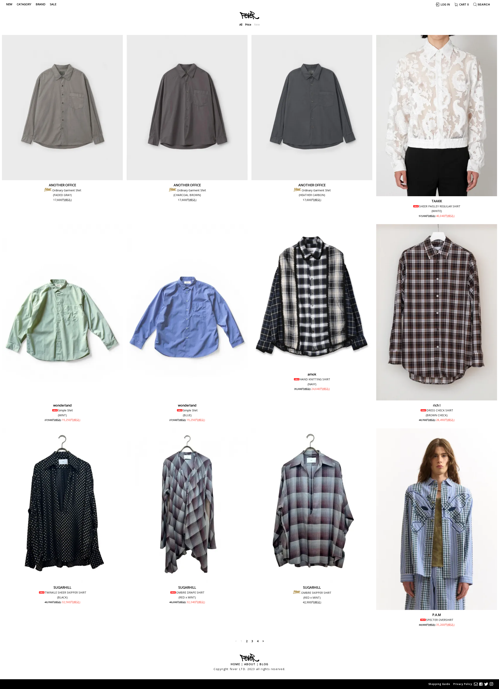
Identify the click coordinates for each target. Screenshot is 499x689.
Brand (40, 4)
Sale (53, 4)
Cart (464, 4)
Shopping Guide (439, 684)
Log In (445, 4)
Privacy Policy (462, 684)
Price (248, 24)
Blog (263, 664)
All (240, 24)
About (249, 664)
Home (235, 664)
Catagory (24, 4)
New (9, 4)
